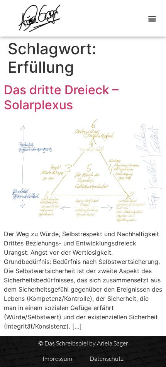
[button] (152, 18)
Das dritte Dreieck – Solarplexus (61, 97)
